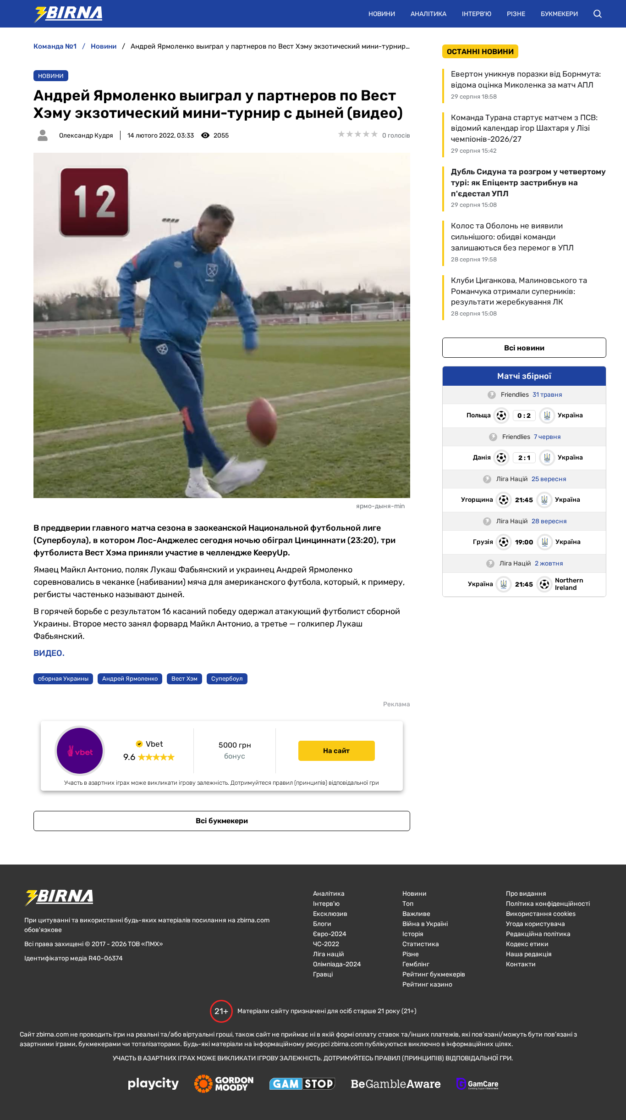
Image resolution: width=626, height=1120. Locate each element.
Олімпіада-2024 (337, 964)
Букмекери (559, 14)
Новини (381, 14)
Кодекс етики (527, 944)
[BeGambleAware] (396, 1084)
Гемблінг (415, 964)
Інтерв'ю (476, 14)
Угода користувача (535, 924)
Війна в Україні (425, 924)
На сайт (336, 751)
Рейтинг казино (427, 984)
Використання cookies (541, 914)
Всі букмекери (222, 820)
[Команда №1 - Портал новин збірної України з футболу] (63, 13)
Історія (412, 934)
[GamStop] (302, 1085)
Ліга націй (328, 954)
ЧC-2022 (326, 944)
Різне (516, 14)
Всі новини (524, 348)
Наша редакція (529, 954)
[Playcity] (153, 1084)
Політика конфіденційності (548, 904)
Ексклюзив (330, 914)
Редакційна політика (538, 934)
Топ (407, 904)
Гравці (323, 974)
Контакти (521, 964)
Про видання (526, 894)
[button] (597, 13)
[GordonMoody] (223, 1085)
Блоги (322, 924)
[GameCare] (477, 1085)
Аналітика (428, 14)
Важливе (416, 914)
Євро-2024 (329, 934)
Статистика (420, 944)
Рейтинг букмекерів (433, 974)
